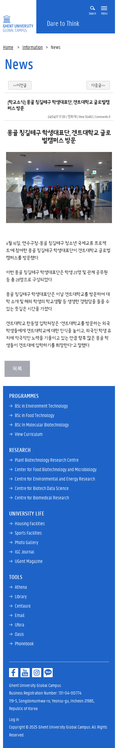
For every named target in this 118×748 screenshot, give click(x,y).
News (19, 64)
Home (8, 47)
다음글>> (98, 85)
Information (32, 47)
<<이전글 (20, 85)
